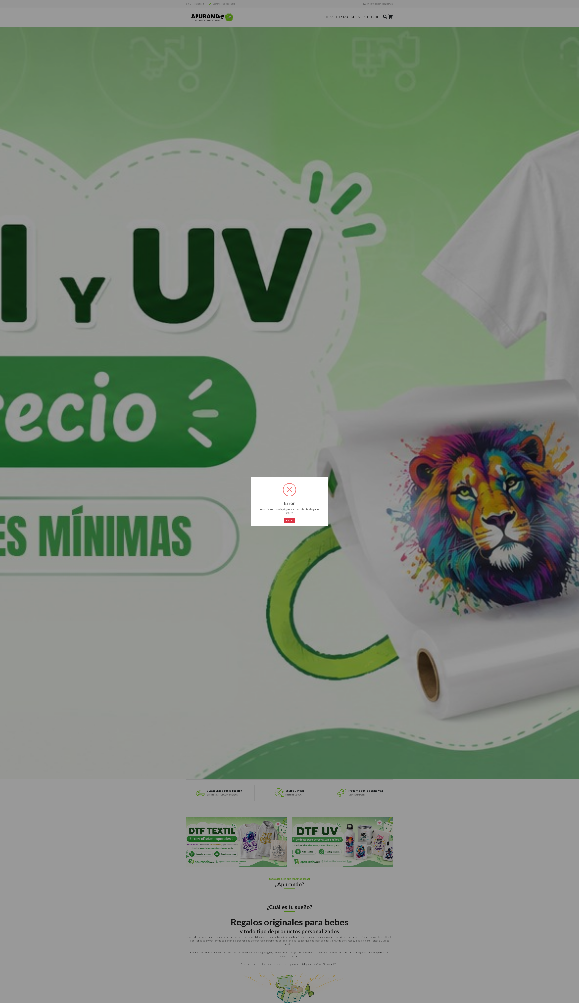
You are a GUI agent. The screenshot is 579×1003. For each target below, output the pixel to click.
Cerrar (289, 520)
